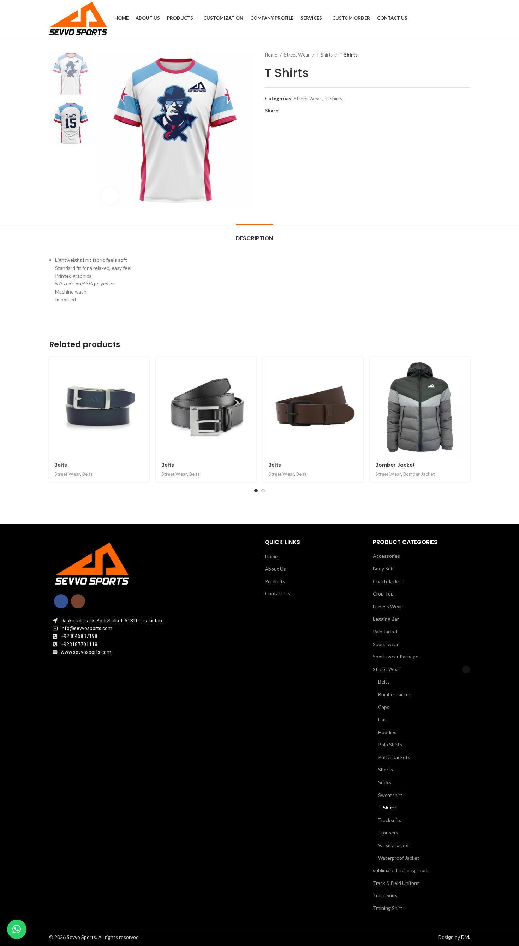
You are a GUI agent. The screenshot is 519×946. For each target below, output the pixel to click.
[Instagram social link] (78, 601)
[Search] (467, 18)
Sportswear (386, 644)
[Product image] (420, 407)
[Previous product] (452, 55)
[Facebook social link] (285, 110)
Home (271, 55)
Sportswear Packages (397, 657)
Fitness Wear (387, 606)
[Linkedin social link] (310, 110)
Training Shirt (387, 908)
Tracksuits (389, 820)
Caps (383, 707)
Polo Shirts (390, 744)
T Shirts (325, 55)
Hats (383, 719)
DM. (465, 937)
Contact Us (277, 593)
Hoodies (387, 732)
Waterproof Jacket (398, 858)
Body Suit (383, 569)
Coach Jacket (387, 581)
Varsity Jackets (395, 845)
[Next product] (466, 55)
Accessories (386, 556)
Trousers (388, 832)
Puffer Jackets (394, 757)
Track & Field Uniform (396, 883)
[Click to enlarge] (110, 196)
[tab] (254, 235)
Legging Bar (386, 619)
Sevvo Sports (81, 937)
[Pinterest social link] (302, 110)
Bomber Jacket (395, 464)
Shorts (385, 770)
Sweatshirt (390, 795)
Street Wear (297, 55)
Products (275, 581)
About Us (275, 569)
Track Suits (385, 895)
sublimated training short (400, 870)
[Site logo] (78, 18)
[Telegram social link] (318, 110)
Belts (60, 464)
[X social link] (294, 110)
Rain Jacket (385, 631)
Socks (384, 782)
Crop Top (383, 594)
